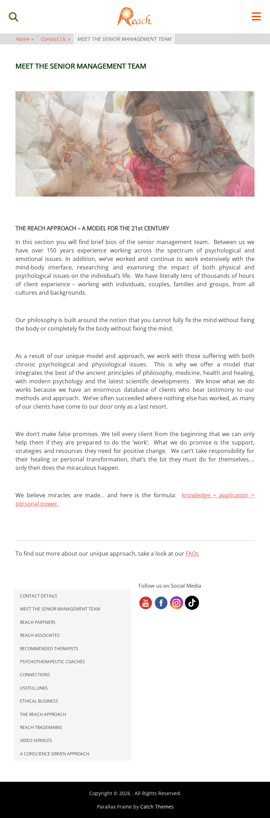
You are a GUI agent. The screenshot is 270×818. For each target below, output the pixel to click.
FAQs (192, 553)
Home (24, 39)
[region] (135, 144)
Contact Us (55, 39)
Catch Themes (157, 806)
